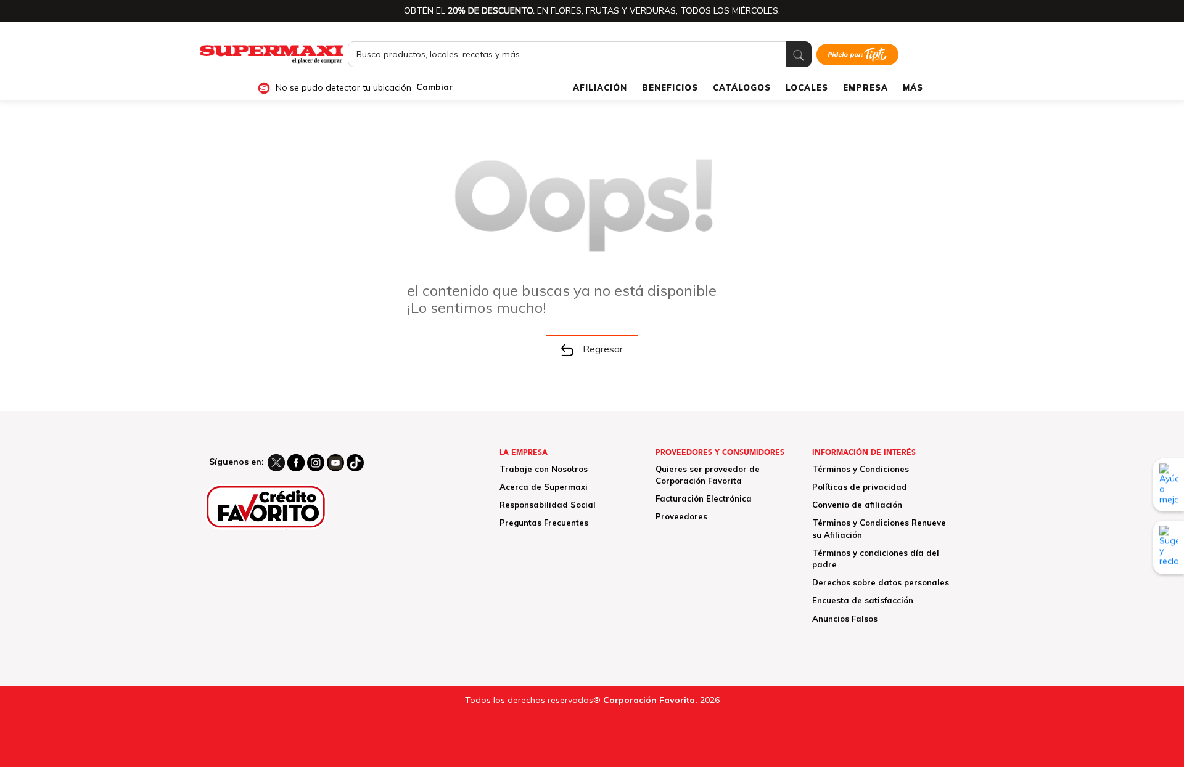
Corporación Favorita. (650, 700)
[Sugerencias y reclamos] (1168, 547)
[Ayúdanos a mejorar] (1168, 484)
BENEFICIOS (670, 87)
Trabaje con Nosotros (544, 469)
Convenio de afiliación (857, 505)
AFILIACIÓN (600, 87)
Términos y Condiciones (860, 469)
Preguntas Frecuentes (544, 522)
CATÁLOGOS (742, 87)
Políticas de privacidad (859, 487)
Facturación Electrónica (704, 498)
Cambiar (434, 87)
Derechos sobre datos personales (880, 582)
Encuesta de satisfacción (862, 600)
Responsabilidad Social (548, 505)
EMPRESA (865, 87)
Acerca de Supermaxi (544, 487)
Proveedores (681, 516)
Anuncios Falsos (845, 619)
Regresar (603, 349)
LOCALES (807, 87)
